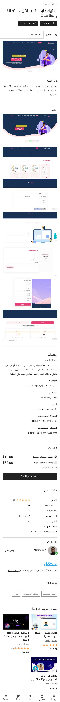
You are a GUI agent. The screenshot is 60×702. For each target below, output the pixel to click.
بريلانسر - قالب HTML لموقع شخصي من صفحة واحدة (16, 636)
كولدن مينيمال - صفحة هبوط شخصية (46, 635)
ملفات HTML (36, 531)
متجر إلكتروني (49, 594)
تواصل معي (10, 551)
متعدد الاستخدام (31, 594)
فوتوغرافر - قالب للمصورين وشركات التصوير (44, 678)
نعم (28, 521)
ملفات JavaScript (50, 531)
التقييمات (34, 35)
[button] (30, 130)
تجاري (16, 594)
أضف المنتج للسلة (30, 476)
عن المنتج (50, 35)
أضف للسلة (49, 23)
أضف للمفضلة (30, 23)
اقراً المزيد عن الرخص (49, 467)
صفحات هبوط (49, 4)
